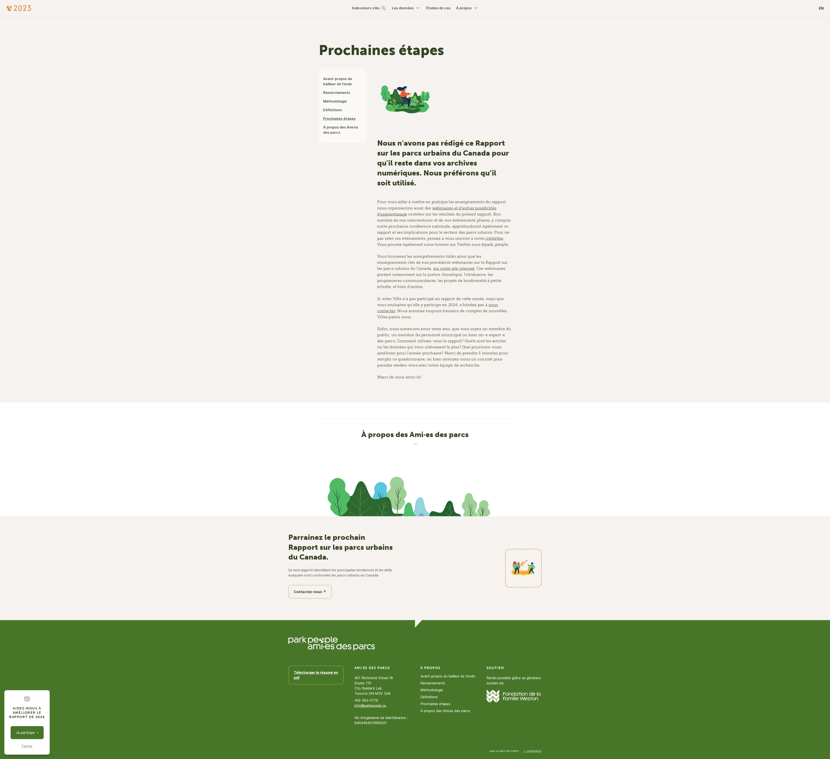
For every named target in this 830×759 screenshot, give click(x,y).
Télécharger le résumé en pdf (316, 675)
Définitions (332, 110)
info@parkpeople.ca (370, 705)
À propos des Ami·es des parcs (340, 130)
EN (821, 8)
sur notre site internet (454, 268)
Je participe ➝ (27, 732)
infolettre (494, 238)
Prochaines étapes (339, 118)
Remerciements (336, 92)
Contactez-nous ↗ (310, 592)
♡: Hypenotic (532, 751)
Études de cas (438, 8)
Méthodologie (335, 101)
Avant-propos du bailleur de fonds (337, 81)
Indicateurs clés (366, 8)
